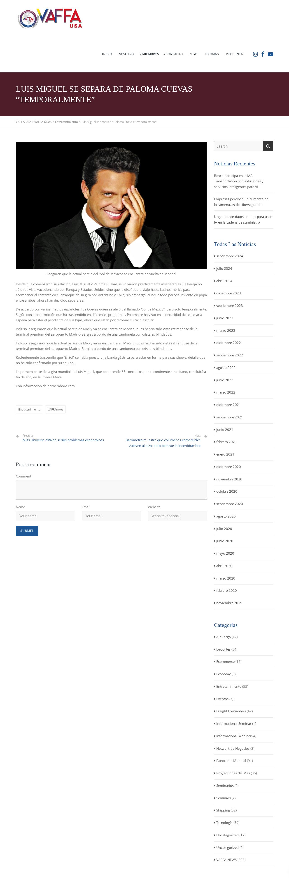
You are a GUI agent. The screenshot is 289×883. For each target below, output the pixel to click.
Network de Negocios (232, 748)
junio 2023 (224, 318)
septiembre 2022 (229, 355)
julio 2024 (224, 268)
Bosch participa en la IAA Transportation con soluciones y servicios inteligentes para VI (238, 181)
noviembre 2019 (229, 603)
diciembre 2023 (228, 293)
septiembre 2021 (229, 417)
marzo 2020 (225, 578)
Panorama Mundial (231, 760)
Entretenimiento (29, 409)
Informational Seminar (233, 723)
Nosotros (127, 54)
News (193, 54)
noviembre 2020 (229, 479)
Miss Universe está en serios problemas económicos (63, 438)
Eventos (222, 699)
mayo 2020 (225, 553)
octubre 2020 (226, 491)
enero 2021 (225, 454)
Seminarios (225, 785)
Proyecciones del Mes (233, 773)
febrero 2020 (226, 590)
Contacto (174, 54)
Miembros (150, 54)
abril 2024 (224, 281)
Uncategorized (227, 835)
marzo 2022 (225, 392)
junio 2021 (224, 429)
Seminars (223, 798)
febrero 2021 (226, 441)
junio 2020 (224, 541)
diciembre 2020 (228, 466)
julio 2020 (224, 528)
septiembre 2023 (229, 305)
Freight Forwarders (231, 711)
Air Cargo (223, 637)
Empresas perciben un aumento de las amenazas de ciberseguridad (241, 202)
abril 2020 (224, 565)
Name (20, 507)
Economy (223, 674)
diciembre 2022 (228, 342)
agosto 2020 (226, 516)
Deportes (223, 649)
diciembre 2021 (228, 404)
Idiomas (212, 54)
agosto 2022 (226, 367)
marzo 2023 (225, 330)
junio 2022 (224, 380)
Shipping (223, 810)
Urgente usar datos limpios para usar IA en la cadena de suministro (243, 219)
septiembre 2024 (229, 256)
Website (154, 507)
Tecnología (224, 822)
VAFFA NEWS (226, 859)
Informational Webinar (234, 736)
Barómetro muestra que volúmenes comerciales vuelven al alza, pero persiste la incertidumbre (163, 443)
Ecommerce (225, 661)
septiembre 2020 (229, 503)
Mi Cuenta (234, 54)
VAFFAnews (55, 409)
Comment (23, 476)
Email (86, 507)
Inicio (107, 54)
